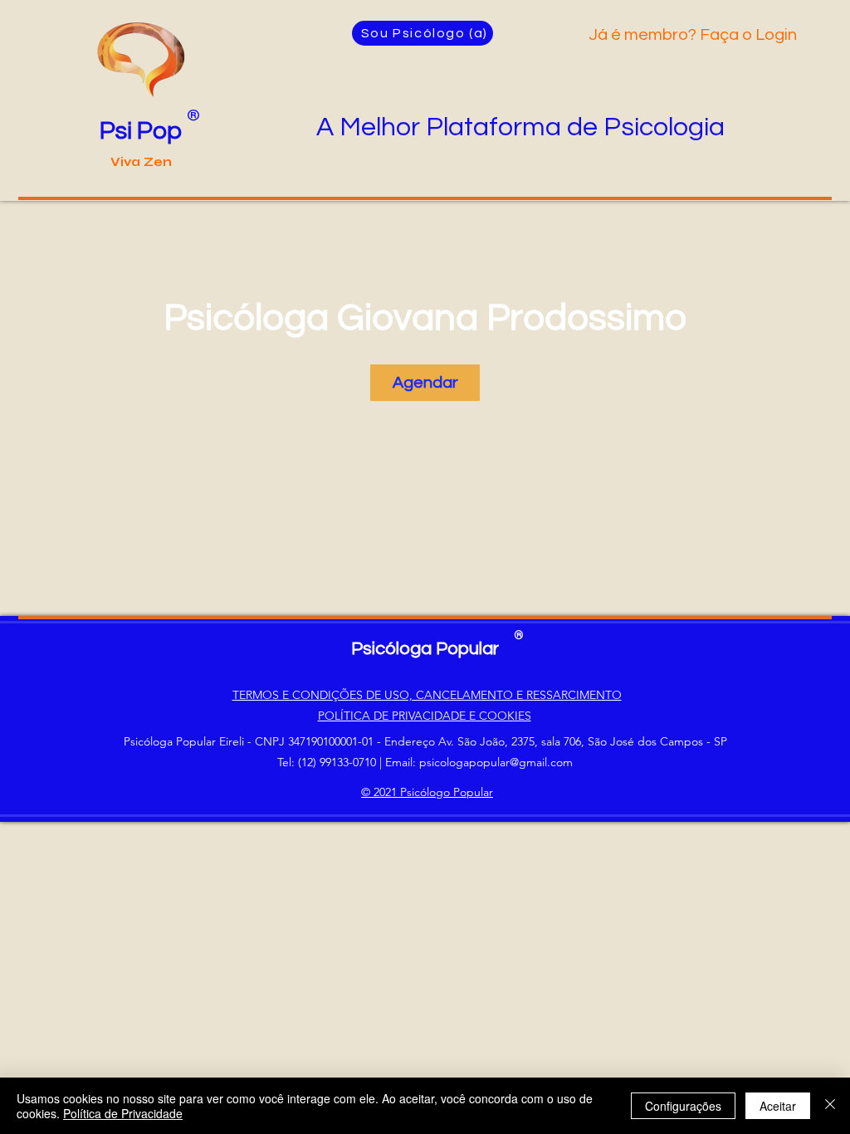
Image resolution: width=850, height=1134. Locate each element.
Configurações (683, 1105)
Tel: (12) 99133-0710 (326, 762)
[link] (425, 382)
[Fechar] (830, 1106)
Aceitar (778, 1105)
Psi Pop (141, 131)
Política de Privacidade (123, 1113)
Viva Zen (141, 161)
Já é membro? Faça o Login (694, 35)
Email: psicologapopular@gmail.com (479, 762)
